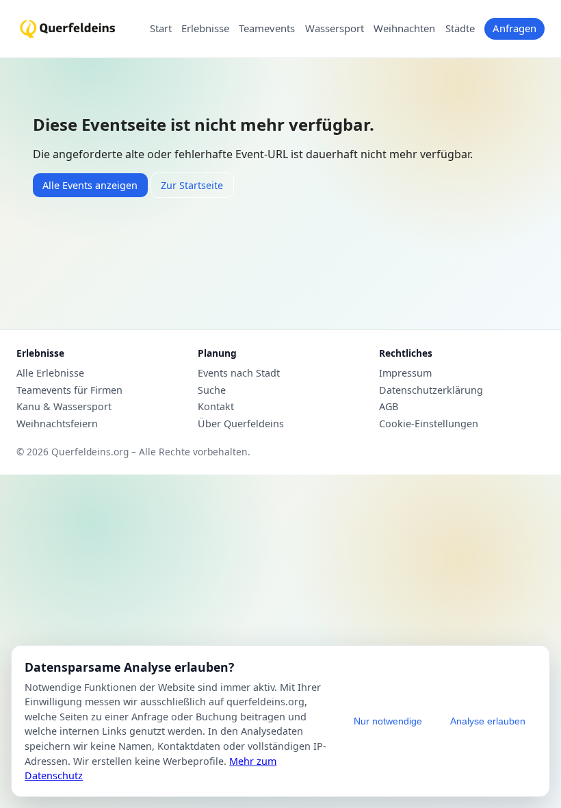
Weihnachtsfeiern (57, 424)
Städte (460, 29)
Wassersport (334, 29)
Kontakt (216, 407)
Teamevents (267, 29)
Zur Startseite (192, 185)
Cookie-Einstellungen (428, 424)
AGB (388, 407)
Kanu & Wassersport (64, 407)
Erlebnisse (205, 29)
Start (161, 29)
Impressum (405, 373)
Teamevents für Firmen (69, 390)
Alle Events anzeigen (90, 185)
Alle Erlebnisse (50, 373)
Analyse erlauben (487, 721)
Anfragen (514, 28)
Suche (212, 390)
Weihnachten (404, 29)
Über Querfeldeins (241, 424)
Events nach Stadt (239, 373)
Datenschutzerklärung (431, 390)
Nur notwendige (388, 721)
